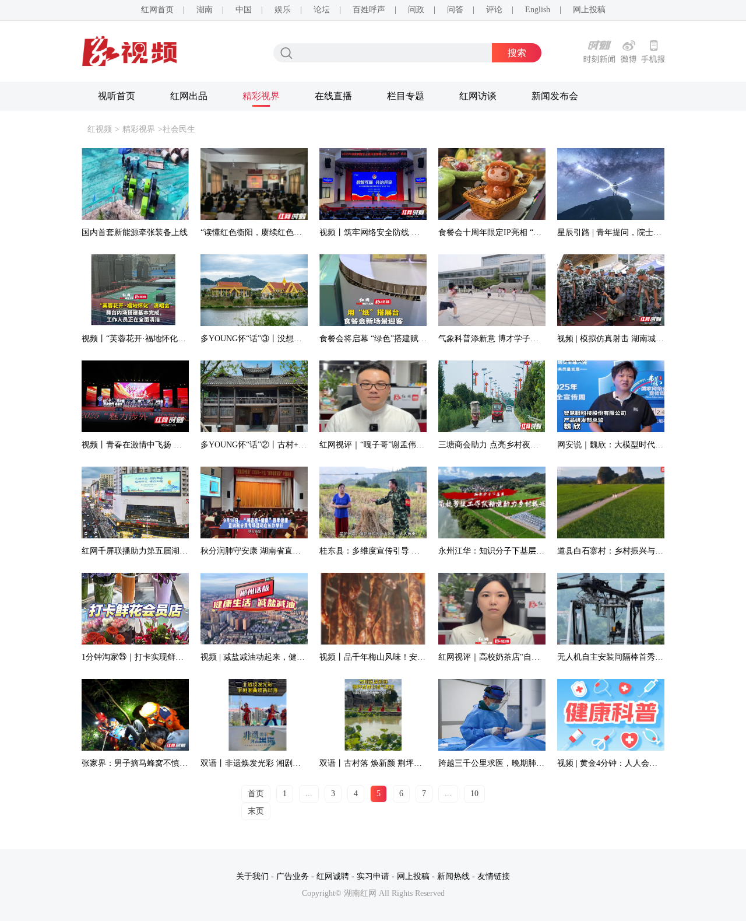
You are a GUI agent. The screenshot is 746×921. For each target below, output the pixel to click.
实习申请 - (376, 876)
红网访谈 (478, 96)
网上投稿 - (416, 876)
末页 (256, 811)
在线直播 (333, 96)
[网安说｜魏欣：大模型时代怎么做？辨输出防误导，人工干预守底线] (610, 396)
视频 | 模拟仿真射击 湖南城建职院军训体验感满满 (647, 338)
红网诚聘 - (335, 876)
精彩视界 (261, 96)
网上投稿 (589, 9)
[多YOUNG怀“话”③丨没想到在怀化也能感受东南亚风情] (254, 290)
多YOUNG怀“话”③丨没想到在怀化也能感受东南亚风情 (300, 338)
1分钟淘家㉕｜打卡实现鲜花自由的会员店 (157, 657)
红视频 (99, 129)
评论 (494, 9)
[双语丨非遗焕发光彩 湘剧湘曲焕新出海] (254, 715)
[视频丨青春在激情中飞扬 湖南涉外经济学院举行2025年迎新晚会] (135, 396)
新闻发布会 (555, 96)
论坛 (322, 9)
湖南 (204, 9)
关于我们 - (255, 876)
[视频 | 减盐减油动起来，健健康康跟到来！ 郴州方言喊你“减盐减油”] (254, 609)
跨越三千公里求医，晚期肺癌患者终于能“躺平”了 (527, 763)
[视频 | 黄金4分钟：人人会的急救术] (610, 715)
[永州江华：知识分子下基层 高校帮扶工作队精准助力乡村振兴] (492, 502)
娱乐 (283, 9)
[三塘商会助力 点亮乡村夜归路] (492, 396)
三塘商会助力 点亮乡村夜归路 (492, 444)
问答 (455, 9)
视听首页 (116, 96)
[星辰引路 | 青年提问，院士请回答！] (610, 184)
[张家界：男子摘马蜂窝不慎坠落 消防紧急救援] (135, 715)
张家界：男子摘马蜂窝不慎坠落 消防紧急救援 (164, 763)
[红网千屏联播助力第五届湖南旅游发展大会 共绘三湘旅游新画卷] (135, 502)
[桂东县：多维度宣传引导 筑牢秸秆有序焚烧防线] (373, 502)
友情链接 (493, 876)
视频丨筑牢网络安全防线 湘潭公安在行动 (394, 232)
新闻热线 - (456, 876)
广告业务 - (295, 876)
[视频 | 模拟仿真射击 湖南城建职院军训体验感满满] (610, 290)
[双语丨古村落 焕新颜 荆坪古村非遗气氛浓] (373, 715)
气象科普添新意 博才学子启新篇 (496, 338)
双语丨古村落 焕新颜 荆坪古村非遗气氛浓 (395, 763)
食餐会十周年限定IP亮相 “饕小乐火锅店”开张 (520, 232)
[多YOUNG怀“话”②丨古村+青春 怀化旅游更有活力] (254, 396)
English (537, 9)
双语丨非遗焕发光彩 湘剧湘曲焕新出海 (271, 763)
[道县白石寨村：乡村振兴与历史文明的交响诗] (610, 502)
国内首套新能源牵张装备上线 (135, 232)
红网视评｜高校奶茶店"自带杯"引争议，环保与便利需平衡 (543, 657)
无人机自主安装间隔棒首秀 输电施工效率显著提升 (648, 657)
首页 (256, 793)
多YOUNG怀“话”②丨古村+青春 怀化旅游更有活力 (291, 444)
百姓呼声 (369, 9)
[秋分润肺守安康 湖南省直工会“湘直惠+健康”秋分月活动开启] (254, 502)
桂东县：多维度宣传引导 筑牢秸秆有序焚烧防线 (406, 551)
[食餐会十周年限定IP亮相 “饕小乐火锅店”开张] (492, 184)
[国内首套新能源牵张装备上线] (135, 184)
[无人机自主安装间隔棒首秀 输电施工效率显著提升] (610, 609)
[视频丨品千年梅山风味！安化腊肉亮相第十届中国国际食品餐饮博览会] (373, 609)
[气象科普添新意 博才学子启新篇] (492, 290)
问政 (416, 9)
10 (474, 793)
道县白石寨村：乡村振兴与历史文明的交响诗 (638, 551)
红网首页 (157, 9)
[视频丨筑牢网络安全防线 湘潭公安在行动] (373, 184)
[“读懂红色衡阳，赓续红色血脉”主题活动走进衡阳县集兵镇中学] (254, 184)
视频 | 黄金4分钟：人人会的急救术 (619, 763)
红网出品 (188, 96)
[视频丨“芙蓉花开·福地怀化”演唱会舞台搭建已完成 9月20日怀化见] (135, 290)
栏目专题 (405, 96)
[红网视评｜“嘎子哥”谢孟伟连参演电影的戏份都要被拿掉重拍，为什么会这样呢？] (373, 396)
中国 (243, 9)
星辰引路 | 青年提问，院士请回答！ (621, 232)
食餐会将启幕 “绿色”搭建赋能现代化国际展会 (401, 338)
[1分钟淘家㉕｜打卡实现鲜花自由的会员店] (135, 609)
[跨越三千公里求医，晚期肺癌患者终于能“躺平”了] (492, 715)
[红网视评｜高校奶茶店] (492, 609)
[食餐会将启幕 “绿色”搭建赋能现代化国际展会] (373, 290)
